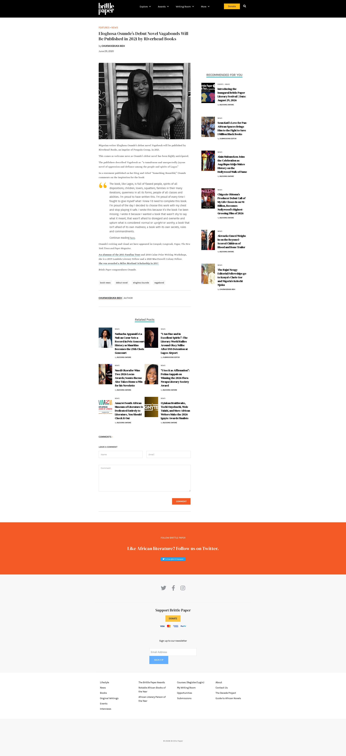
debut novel (122, 282)
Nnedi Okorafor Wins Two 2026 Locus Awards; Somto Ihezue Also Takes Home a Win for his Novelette (128, 377)
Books (103, 692)
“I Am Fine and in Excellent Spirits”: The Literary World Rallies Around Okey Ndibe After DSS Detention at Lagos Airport (174, 343)
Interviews (105, 708)
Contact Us (222, 687)
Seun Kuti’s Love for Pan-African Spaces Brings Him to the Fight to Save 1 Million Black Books (232, 128)
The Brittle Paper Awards (152, 682)
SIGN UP (158, 660)
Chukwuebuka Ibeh (110, 297)
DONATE (173, 618)
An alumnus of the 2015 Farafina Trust (119, 254)
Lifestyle (104, 682)
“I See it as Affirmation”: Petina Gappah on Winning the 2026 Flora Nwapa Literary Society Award (175, 377)
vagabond (159, 282)
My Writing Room (186, 687)
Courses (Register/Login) (190, 682)
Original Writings (109, 698)
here (132, 238)
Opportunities (184, 692)
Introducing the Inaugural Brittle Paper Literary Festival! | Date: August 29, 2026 (232, 94)
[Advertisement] (224, 44)
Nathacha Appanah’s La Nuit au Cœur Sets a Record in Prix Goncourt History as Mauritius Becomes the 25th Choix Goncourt (129, 343)
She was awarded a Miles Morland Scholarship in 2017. (129, 263)
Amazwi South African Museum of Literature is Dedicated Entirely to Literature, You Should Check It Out (129, 410)
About (219, 682)
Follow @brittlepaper (174, 559)
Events (220, 84)
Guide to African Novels (228, 698)
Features (104, 27)
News (227, 84)
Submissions (184, 698)
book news (105, 282)
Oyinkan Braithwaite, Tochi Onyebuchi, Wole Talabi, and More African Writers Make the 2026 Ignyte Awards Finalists (175, 410)
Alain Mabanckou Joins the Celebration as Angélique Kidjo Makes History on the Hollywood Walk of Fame (232, 164)
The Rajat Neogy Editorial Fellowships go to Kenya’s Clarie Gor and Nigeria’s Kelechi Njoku (232, 277)
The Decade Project (226, 692)
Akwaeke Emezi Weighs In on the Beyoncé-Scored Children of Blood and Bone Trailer (232, 241)
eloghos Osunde (141, 282)
